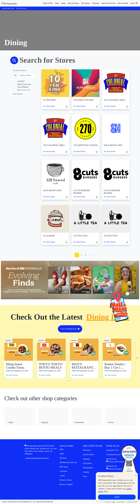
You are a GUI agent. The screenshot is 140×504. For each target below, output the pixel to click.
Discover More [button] (123, 3)
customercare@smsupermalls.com (37, 458)
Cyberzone (63, 471)
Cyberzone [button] (95, 3)
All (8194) (20, 81)
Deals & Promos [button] (73, 3)
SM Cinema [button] (85, 3)
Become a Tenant (66, 480)
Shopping (86, 459)
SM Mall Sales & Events (68, 462)
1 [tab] (69, 381)
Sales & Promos (88, 454)
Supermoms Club (112, 450)
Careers (62, 476)
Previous (3, 358)
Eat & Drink (87, 463)
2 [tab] (71, 381)
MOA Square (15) (23, 90)
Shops (62, 454)
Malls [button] (57, 3)
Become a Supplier (66, 484)
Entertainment (88, 468)
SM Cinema (64, 467)
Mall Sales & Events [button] (108, 3)
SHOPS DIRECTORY (8, 8)
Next (137, 358)
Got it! (117, 497)
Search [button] (132, 3)
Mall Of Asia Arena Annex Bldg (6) (24, 85)
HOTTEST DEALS (21, 8)
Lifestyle (86, 472)
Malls (61, 449)
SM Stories (87, 450)
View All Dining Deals (69, 329)
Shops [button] (63, 3)
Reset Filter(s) (18, 94)
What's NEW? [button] (48, 3)
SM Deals (63, 458)
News (85, 476)
